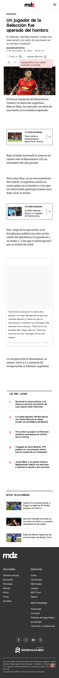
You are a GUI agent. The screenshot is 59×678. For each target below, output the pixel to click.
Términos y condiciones (43, 626)
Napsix (34, 596)
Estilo (6, 592)
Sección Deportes (15, 48)
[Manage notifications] (52, 665)
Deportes (11, 14)
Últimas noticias (11, 575)
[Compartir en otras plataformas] (15, 62)
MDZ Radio (36, 584)
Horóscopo (36, 579)
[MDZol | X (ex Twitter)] (40, 640)
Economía (8, 579)
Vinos (6, 596)
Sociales (7, 601)
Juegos (34, 588)
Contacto (35, 613)
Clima (34, 575)
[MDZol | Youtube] (33, 640)
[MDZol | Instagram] (26, 640)
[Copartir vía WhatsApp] (9, 62)
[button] (54, 5)
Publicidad (36, 609)
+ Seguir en (13, 57)
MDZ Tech (36, 592)
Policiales (8, 584)
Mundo (6, 588)
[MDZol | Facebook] (18, 640)
